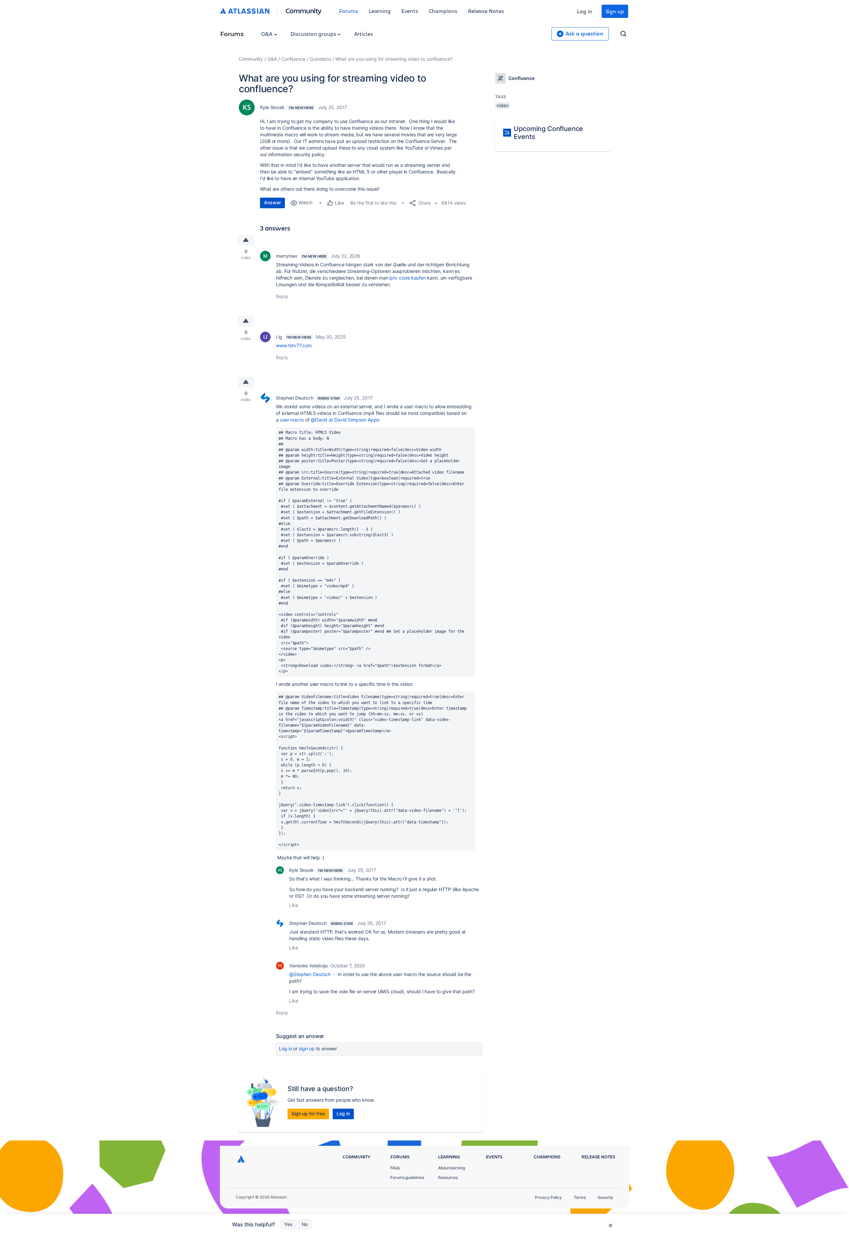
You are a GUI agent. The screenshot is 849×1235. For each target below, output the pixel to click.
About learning (451, 1167)
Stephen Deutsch (294, 398)
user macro (292, 419)
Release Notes (486, 10)
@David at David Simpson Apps (345, 419)
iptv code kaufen (407, 278)
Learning (380, 10)
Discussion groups (314, 33)
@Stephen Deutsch (310, 974)
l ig (279, 337)
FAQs (395, 1167)
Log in (584, 11)
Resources (448, 1177)
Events (409, 10)
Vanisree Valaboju (308, 965)
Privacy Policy (548, 1197)
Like (293, 905)
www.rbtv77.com (294, 345)
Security (605, 1197)
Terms (580, 1197)
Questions (320, 59)
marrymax (286, 256)
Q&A (267, 33)
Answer (272, 202)
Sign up (615, 11)
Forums (348, 10)
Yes (288, 1224)
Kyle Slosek (272, 107)
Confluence (293, 59)
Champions (443, 10)
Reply (282, 296)
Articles (363, 33)
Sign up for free (308, 1113)
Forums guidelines (407, 1177)
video (502, 105)
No (305, 1224)
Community (304, 10)
